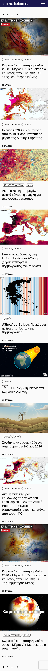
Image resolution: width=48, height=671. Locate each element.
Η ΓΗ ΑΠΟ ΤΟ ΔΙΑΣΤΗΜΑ (13, 185)
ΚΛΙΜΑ (26, 59)
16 (16, 14)
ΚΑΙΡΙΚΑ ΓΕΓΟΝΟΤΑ (11, 59)
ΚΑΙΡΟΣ (6, 248)
